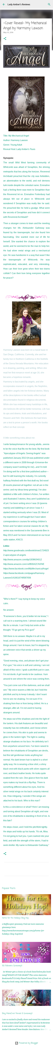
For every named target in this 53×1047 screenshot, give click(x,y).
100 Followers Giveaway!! (12, 965)
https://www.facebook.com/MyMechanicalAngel (26, 568)
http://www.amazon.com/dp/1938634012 (22, 559)
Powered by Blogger (28, 1043)
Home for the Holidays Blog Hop (15, 918)
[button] (5, 39)
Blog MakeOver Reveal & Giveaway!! (17, 1013)
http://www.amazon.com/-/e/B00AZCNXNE (23, 564)
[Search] (49, 4)
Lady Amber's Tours (25, 149)
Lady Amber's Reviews (19, 4)
